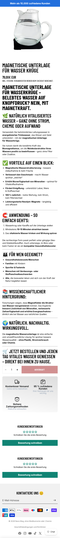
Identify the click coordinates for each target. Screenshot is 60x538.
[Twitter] (40, 533)
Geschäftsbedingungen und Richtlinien (30, 527)
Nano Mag (19, 521)
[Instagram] (25, 533)
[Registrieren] (55, 500)
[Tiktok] (35, 533)
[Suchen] (9, 11)
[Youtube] (30, 533)
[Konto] (50, 11)
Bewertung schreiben (30, 442)
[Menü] (3, 11)
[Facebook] (20, 533)
